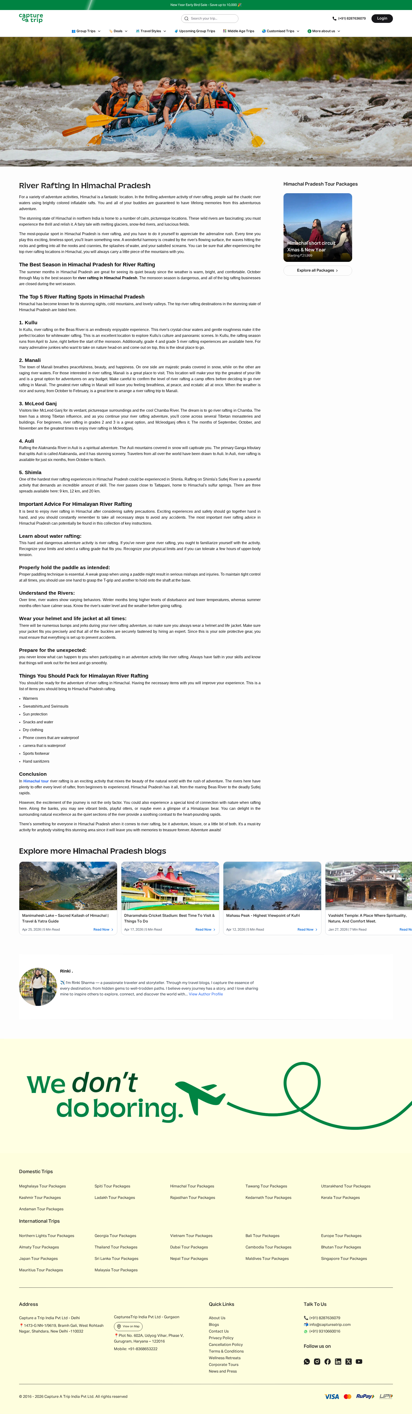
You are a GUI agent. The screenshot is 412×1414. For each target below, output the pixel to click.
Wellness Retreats (225, 1358)
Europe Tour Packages (341, 1236)
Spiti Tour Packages (112, 1186)
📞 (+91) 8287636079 (322, 1318)
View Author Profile (206, 994)
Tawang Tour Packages (266, 1186)
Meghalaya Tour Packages (42, 1186)
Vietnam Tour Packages (191, 1236)
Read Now (101, 929)
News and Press (223, 1371)
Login (382, 18)
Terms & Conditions (226, 1351)
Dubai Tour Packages (189, 1247)
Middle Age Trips (238, 31)
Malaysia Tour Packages (116, 1270)
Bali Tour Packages (262, 1236)
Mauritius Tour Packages (41, 1270)
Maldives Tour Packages (267, 1259)
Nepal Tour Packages (189, 1259)
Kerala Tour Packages (340, 1198)
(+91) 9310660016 (324, 1331)
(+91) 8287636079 (352, 18)
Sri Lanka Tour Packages (116, 1259)
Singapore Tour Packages (344, 1259)
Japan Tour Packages (38, 1259)
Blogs (214, 1325)
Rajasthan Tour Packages (192, 1198)
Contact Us (219, 1331)
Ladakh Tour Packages (115, 1198)
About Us (217, 1318)
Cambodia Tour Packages (268, 1247)
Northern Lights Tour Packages (46, 1236)
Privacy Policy (221, 1338)
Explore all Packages (315, 271)
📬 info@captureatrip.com (327, 1325)
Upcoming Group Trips (194, 31)
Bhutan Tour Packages (341, 1247)
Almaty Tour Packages (39, 1247)
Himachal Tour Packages (192, 1186)
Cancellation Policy (226, 1345)
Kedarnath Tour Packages (268, 1198)
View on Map (131, 1326)
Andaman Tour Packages (41, 1209)
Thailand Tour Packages (116, 1247)
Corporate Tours (223, 1365)
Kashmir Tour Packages (40, 1198)
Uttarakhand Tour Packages (346, 1186)
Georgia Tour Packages (115, 1236)
